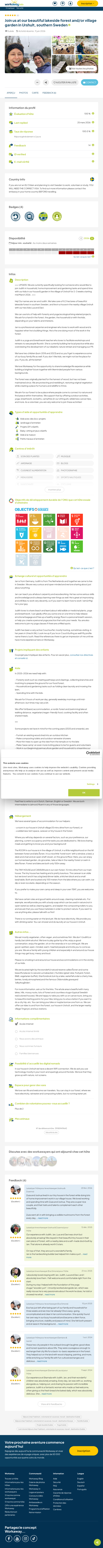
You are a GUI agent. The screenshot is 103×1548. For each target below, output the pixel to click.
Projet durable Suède (45, 1425)
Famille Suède (82, 1421)
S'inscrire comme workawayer (12, 1496)
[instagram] (25, 1538)
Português (82, 1489)
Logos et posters (36, 1492)
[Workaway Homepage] (14, 2)
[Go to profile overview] (51, 1161)
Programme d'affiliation (39, 1509)
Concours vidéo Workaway (36, 1497)
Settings (91, 784)
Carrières (57, 1509)
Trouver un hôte (11, 1478)
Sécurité (19, 8)
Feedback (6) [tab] (49, 92)
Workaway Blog (36, 1478)
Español (80, 1485)
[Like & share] (46, 82)
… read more (42, 1218)
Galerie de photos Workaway (37, 1483)
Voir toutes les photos (82, 68)
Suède (11, 31)
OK (83, 792)
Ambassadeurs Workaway (35, 1503)
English (80, 1478)
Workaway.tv (34, 1489)
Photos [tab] (23, 92)
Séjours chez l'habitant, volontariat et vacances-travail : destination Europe (44, 1421)
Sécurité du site (51, 1132)
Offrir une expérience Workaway (14, 1506)
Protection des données (59, 1504)
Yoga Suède (61, 1425)
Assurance (57, 1489)
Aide (55, 1478)
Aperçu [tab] (11, 92)
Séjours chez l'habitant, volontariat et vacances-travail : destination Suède (51, 1417)
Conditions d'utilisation (63, 1499)
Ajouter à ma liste (66, 82)
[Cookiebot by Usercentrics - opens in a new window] (88, 753)
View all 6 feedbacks (51, 1404)
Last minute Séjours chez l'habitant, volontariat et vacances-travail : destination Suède (51, 1429)
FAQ (55, 1485)
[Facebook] (8, 1538)
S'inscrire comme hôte (15, 1501)
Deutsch (81, 1482)
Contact (90, 82)
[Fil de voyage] (63, 3)
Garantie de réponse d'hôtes (62, 1494)
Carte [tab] (35, 92)
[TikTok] (33, 1538)
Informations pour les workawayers (14, 1490)
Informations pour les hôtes (14, 1483)
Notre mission (35, 1512)
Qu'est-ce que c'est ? (83, 568)
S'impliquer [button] (10, 8)
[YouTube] (17, 1538)
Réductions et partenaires (11, 1513)
